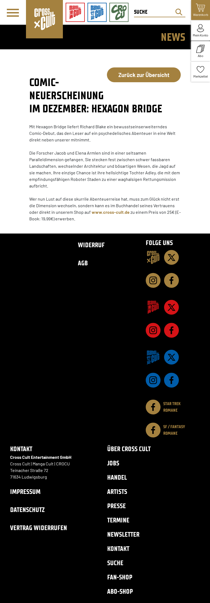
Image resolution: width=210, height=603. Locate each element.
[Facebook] (171, 280)
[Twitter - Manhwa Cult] (171, 357)
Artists (117, 492)
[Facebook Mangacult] (171, 330)
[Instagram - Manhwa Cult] (153, 380)
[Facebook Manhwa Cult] (171, 380)
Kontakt (118, 549)
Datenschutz (27, 510)
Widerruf (91, 245)
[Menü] (13, 12)
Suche (115, 563)
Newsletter (123, 534)
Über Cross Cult (129, 449)
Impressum (25, 492)
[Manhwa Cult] (153, 357)
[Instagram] (153, 280)
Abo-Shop (120, 591)
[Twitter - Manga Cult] (171, 307)
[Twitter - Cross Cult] (171, 257)
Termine (118, 520)
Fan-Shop (119, 577)
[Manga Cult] (153, 307)
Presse (116, 506)
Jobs (113, 463)
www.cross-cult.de (111, 212)
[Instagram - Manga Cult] (153, 330)
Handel (117, 477)
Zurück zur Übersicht (144, 75)
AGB (83, 263)
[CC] (153, 257)
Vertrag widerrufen (38, 528)
